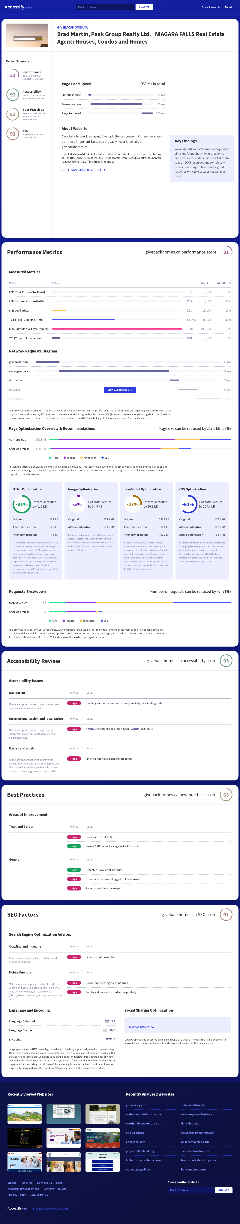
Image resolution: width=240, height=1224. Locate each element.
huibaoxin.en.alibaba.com (143, 1160)
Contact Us (44, 1183)
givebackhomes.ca (72, 27)
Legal (59, 1183)
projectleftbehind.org (140, 1151)
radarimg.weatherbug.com (199, 1114)
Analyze (144, 7)
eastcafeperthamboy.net (197, 1132)
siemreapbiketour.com (196, 1151)
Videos (12, 1183)
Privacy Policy (17, 1195)
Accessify (18, 7)
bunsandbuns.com (193, 1169)
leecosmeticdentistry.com (198, 1160)
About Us (230, 7)
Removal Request (55, 1189)
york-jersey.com (136, 1105)
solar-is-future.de (193, 1105)
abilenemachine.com (195, 1142)
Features (26, 1183)
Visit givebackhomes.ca (81, 170)
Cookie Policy (39, 1195)
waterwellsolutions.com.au (144, 1114)
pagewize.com (135, 1142)
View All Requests (120, 390)
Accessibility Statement (23, 1189)
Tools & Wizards (210, 7)
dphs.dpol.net (190, 1123)
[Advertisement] (145, 64)
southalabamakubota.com (144, 1123)
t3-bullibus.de (135, 1132)
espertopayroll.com (139, 1169)
